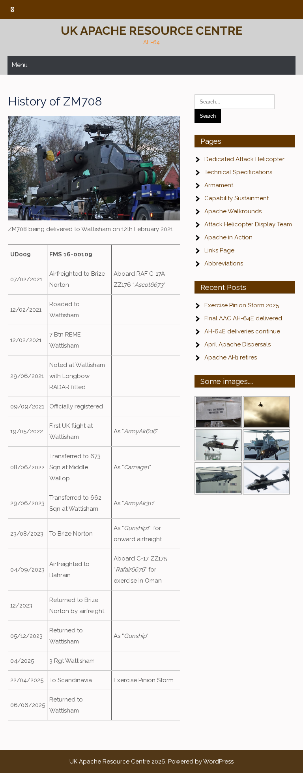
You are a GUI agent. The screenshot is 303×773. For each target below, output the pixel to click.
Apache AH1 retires (230, 357)
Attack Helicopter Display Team (248, 224)
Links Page (219, 250)
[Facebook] (12, 10)
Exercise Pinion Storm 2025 (241, 305)
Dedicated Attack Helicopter (244, 159)
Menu (19, 65)
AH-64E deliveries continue (242, 331)
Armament (218, 185)
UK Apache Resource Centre (152, 31)
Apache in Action (228, 237)
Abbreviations (223, 263)
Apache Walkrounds (233, 211)
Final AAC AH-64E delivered (243, 318)
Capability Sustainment (236, 198)
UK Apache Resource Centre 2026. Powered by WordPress (151, 761)
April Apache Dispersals (237, 344)
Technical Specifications (238, 172)
